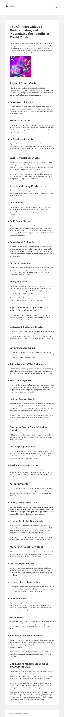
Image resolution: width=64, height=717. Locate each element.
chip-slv (9, 6)
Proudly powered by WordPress (19, 713)
